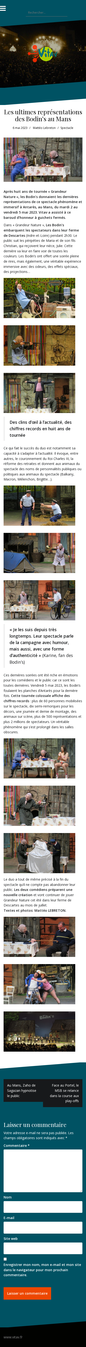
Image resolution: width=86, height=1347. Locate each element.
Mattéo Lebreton (44, 128)
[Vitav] (43, 53)
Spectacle (66, 128)
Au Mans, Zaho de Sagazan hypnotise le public (21, 1090)
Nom (8, 1197)
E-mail (9, 1217)
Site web (11, 1238)
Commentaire (17, 1145)
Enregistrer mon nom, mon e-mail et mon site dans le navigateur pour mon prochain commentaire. (42, 1269)
